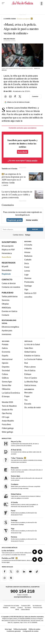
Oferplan (5, 304)
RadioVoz (5, 607)
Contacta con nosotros (11, 287)
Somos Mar (6, 385)
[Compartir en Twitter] (20, 97)
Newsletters (6, 270)
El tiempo (6, 397)
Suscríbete (22, 152)
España (5, 356)
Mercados (28, 393)
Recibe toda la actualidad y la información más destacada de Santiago (24, 522)
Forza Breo (6, 425)
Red (26, 363)
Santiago (28, 286)
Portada (5, 344)
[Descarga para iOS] (34, 552)
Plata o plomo (30, 367)
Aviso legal (8, 629)
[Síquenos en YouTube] (30, 571)
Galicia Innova (30, 385)
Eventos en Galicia (9, 311)
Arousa (27, 252)
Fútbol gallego (8, 428)
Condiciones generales (14, 631)
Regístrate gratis (14, 220)
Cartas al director (9, 283)
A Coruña (28, 245)
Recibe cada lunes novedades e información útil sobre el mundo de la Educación (26, 470)
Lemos (27, 271)
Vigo (26, 289)
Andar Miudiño (8, 421)
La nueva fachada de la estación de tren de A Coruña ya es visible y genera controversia (17, 194)
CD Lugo (5, 417)
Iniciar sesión (32, 220)
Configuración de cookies (30, 631)
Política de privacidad (20, 629)
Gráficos (5, 378)
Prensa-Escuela (37, 607)
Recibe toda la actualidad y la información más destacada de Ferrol (24, 512)
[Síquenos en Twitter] (11, 571)
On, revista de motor (32, 407)
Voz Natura (28, 607)
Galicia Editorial (25, 609)
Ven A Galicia (29, 370)
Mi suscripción (8, 246)
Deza (26, 263)
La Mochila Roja (31, 382)
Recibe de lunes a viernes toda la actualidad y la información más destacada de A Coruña (24, 504)
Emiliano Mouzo (9, 38)
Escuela (27, 404)
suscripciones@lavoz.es (22, 597)
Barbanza (28, 256)
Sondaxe (12, 607)
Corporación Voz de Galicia (11, 605)
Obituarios (6, 389)
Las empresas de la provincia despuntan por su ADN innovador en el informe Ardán (14, 178)
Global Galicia (30, 352)
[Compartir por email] (10, 97)
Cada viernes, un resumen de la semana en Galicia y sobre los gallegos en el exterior (26, 496)
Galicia (5, 348)
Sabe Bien (28, 348)
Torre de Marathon (9, 406)
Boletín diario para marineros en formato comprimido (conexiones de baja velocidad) (25, 486)
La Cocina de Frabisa (33, 359)
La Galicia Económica (11, 393)
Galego (27, 235)
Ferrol (26, 267)
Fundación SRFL (26, 605)
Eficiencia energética (10, 327)
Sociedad (6, 370)
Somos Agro (7, 382)
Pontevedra (29, 282)
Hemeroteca (7, 253)
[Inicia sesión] (41, 3)
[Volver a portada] (23, 3)
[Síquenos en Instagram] (17, 571)
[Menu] (3, 3)
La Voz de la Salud (32, 344)
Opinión (5, 363)
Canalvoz (20, 607)
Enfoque (27, 374)
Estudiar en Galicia (32, 356)
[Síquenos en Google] (11, 578)
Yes (25, 400)
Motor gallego (7, 432)
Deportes (5, 367)
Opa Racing (7, 413)
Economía (6, 352)
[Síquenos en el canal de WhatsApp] (4, 578)
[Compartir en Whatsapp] (6, 97)
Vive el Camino (30, 378)
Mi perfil (5, 266)
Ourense (27, 278)
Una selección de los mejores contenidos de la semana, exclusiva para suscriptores (26, 460)
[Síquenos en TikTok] (37, 571)
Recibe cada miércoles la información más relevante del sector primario (26, 478)
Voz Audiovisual (37, 605)
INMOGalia (6, 308)
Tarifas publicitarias (10, 296)
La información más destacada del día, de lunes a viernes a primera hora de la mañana (25, 443)
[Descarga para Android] (40, 552)
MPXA (17, 609)
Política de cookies (34, 629)
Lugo (26, 275)
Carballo (27, 260)
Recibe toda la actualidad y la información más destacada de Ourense (24, 539)
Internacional (7, 359)
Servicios (5, 300)
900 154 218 (22, 591)
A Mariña (28, 249)
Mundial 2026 (7, 402)
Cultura (5, 374)
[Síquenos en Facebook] (4, 571)
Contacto (5, 315)
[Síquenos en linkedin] (24, 571)
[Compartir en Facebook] (15, 97)
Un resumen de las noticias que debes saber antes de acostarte (26, 452)
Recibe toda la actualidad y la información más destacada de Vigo (24, 530)
